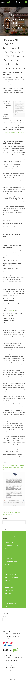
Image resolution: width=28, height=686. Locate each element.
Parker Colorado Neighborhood (12, 571)
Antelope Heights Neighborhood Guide (13, 536)
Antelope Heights (9, 532)
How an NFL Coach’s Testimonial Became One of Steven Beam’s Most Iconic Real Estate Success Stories (13, 467)
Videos (6, 606)
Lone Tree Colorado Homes (11, 561)
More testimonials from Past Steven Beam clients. (13, 132)
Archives (4, 616)
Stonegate (7, 596)
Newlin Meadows (9, 564)
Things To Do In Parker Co (10, 603)
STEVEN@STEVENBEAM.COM (13, 670)
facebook (16, 2)
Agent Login (12, 677)
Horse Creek (7, 555)
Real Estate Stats (9, 590)
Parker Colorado (8, 568)
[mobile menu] (26, 2)
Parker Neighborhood (9, 580)
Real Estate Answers (9, 587)
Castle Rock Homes (9, 539)
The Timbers (7, 600)
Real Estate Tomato (15, 679)
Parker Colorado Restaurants (11, 577)
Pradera (6, 584)
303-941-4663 (9, 665)
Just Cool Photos (8, 558)
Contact (8, 655)
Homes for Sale (8, 552)
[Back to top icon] (25, 683)
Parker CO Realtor (11, 310)
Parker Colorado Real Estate (11, 574)
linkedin (19, 2)
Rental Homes (8, 593)
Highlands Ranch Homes (10, 548)
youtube (22, 2)
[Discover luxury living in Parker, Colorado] (5, 2)
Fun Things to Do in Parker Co (11, 545)
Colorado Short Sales (9, 542)
